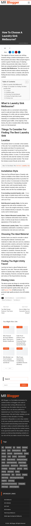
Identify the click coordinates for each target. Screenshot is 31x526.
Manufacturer (14, 465)
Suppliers (4, 480)
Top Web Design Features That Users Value (7, 311)
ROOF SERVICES (6, 474)
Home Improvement (11, 462)
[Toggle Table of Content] (26, 81)
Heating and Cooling (22, 459)
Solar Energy (5, 477)
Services (18, 474)
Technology (11, 480)
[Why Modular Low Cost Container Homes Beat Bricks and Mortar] (8, 351)
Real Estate (10, 471)
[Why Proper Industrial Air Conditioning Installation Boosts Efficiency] (22, 351)
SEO (13, 474)
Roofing (17, 471)
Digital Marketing (18, 453)
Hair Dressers (22, 456)
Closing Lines (9, 98)
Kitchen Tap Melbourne (9, 297)
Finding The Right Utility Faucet (13, 96)
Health (3, 459)
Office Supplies (23, 465)
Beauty (18, 447)
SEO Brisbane (7, 509)
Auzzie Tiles (8, 290)
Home (3, 462)
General (14, 456)
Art (14, 447)
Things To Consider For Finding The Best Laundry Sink (14, 87)
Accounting (8, 447)
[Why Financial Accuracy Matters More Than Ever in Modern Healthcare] (8, 330)
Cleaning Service (16, 450)
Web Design (5, 486)
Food (9, 456)
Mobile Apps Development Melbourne (13, 516)
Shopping (25, 474)
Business (6, 327)
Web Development (14, 486)
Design (3, 453)
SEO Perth (6, 506)
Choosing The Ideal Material (13, 94)
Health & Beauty (11, 459)
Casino (3, 450)
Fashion (26, 453)
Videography (22, 483)
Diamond (10, 453)
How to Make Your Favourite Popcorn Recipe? (24, 311)
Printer (25, 468)
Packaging (4, 468)
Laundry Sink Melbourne (20, 297)
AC (2, 447)
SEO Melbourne (7, 499)
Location (8, 90)
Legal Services (5, 465)
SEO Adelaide (7, 503)
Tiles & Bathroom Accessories (9, 483)
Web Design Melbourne (9, 512)
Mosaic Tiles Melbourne (7, 300)
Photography (12, 468)
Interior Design (22, 462)
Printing (4, 471)
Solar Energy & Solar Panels (16, 477)
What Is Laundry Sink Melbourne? (12, 84)
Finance (4, 456)
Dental (24, 450)
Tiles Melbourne (17, 300)
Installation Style (10, 92)
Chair (9, 450)
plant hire (19, 468)
